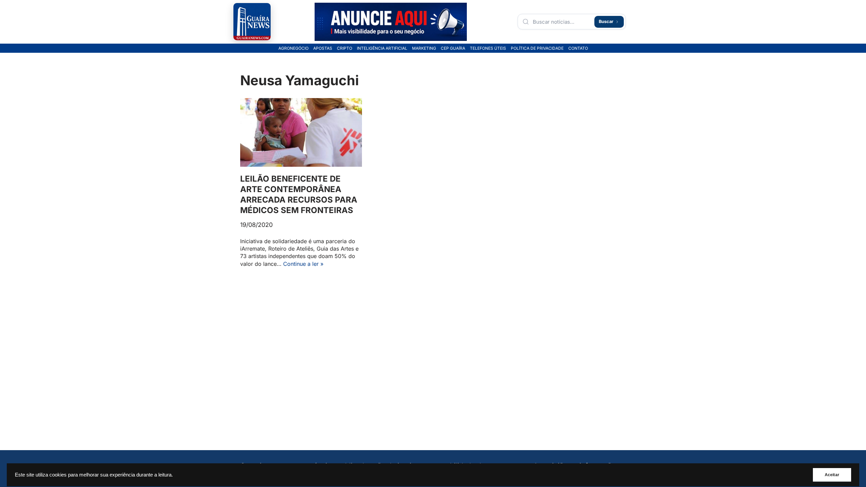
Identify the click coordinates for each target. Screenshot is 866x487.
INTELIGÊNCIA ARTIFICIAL (382, 48)
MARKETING (424, 48)
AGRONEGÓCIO (293, 48)
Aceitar (832, 474)
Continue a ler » (303, 263)
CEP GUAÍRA (453, 48)
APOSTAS (322, 48)
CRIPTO (344, 48)
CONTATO (578, 48)
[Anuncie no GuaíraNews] (391, 22)
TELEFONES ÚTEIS (488, 48)
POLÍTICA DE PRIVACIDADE (537, 48)
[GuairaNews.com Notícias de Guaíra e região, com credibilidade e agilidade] (252, 21)
